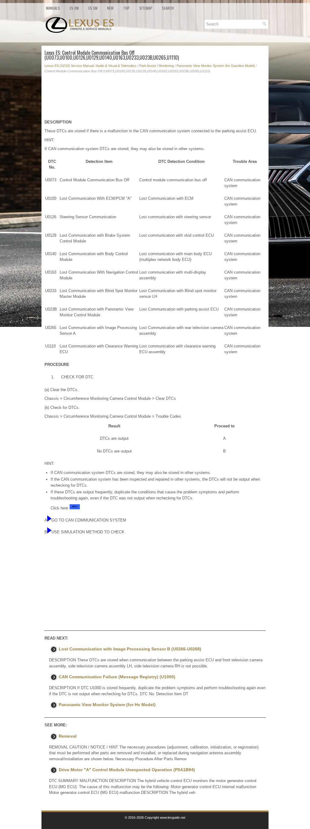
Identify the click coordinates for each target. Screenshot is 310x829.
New (110, 8)
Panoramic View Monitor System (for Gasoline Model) (215, 65)
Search (168, 8)
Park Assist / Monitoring (156, 65)
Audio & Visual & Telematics (116, 65)
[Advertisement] (155, 98)
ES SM (92, 8)
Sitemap (145, 8)
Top (126, 8)
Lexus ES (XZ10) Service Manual (69, 65)
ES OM (74, 8)
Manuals (53, 8)
